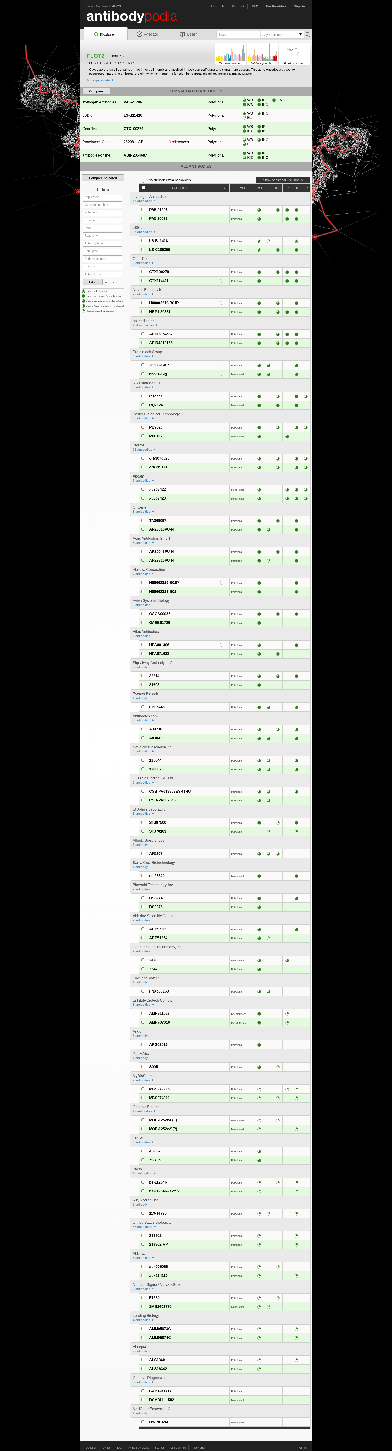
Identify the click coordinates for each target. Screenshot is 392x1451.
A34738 (155, 729)
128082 (155, 769)
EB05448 (157, 707)
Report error (198, 1447)
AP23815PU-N (161, 529)
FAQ (255, 6)
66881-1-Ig (158, 374)
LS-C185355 (159, 250)
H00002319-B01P (164, 303)
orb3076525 (159, 458)
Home (89, 6)
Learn (192, 34)
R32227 (155, 396)
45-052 (155, 1151)
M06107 (155, 436)
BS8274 (156, 898)
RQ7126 (156, 405)
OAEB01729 (159, 623)
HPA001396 (159, 645)
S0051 (154, 1067)
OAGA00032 (159, 614)
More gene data (98, 80)
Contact (238, 6)
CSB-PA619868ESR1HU (170, 791)
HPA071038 (159, 654)
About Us (217, 6)
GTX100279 (133, 129)
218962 (155, 1236)
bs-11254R (158, 1182)
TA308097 (157, 520)
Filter (93, 282)
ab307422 (157, 489)
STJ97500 (157, 822)
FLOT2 (117, 6)
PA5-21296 (133, 102)
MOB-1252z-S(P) (163, 1129)
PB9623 (156, 427)
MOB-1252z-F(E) (163, 1120)
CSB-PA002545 (162, 800)
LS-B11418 (133, 115)
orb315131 (158, 467)
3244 (153, 969)
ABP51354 (158, 938)
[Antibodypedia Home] (136, 19)
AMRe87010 (159, 1022)
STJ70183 (157, 831)
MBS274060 (159, 1098)
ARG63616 (158, 1045)
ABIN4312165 (161, 343)
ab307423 (157, 498)
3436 (153, 960)
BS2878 (156, 907)
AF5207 (155, 853)
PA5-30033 (158, 219)
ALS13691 (158, 1360)
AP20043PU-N (161, 552)
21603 (154, 685)
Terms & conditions (138, 1447)
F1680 (154, 1298)
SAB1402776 (160, 1307)
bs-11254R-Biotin (164, 1191)
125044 (155, 760)
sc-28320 (157, 876)
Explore (107, 34)
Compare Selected (103, 178)
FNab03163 (159, 991)
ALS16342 (158, 1369)
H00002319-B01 (162, 591)
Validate (151, 34)
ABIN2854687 (135, 155)
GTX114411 (159, 281)
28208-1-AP (133, 142)
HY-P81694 (158, 1422)
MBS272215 (159, 1089)
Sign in (299, 6)
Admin (302, 1447)
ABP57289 (158, 929)
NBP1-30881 (160, 312)
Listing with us (178, 1447)
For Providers (276, 6)
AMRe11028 (159, 1013)
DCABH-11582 (161, 1400)
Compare (96, 91)
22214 (154, 676)
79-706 (155, 1160)
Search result (103, 6)
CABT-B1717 (160, 1391)
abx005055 (158, 1267)
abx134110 (158, 1275)
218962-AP (158, 1244)
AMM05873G (160, 1329)
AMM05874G (160, 1338)
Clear (113, 282)
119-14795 (158, 1213)
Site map (159, 1447)
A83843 (155, 738)
